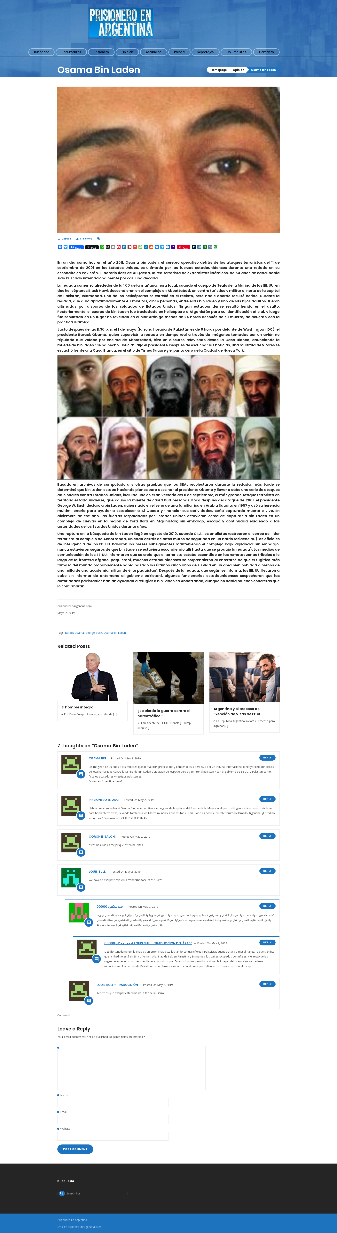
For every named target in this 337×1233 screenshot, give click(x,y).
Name (64, 1095)
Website (65, 1128)
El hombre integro (77, 707)
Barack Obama (74, 632)
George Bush (93, 632)
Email (63, 1112)
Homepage (219, 69)
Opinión (238, 69)
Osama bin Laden (115, 632)
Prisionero (86, 238)
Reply (267, 757)
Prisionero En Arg (104, 800)
